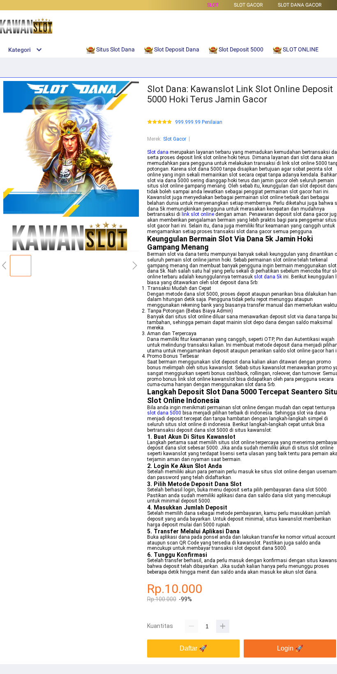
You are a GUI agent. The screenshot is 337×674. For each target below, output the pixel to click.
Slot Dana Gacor (299, 5)
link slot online (198, 214)
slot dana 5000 (164, 413)
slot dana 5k (268, 277)
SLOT (213, 5)
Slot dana (157, 152)
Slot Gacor (174, 139)
